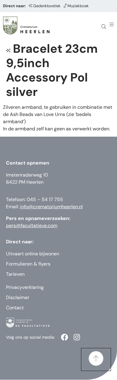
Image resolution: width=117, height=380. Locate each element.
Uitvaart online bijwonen (32, 254)
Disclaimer (17, 297)
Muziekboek (78, 5)
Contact (15, 307)
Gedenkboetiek (47, 5)
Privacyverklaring (25, 287)
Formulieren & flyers (28, 264)
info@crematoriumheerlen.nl (51, 206)
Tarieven (15, 274)
